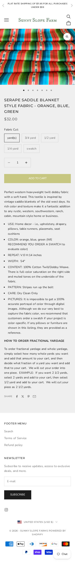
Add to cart (38, 178)
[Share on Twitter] (22, 396)
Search (8, 431)
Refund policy (13, 445)
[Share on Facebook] (17, 396)
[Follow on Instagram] (6, 510)
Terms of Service (15, 438)
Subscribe (17, 495)
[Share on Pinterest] (28, 396)
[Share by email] (34, 396)
